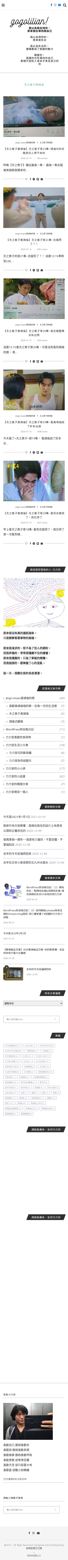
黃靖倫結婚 (10, 1114)
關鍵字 (51, 1098)
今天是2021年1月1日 (16, 817)
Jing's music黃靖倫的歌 (25, 142)
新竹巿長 (25, 1087)
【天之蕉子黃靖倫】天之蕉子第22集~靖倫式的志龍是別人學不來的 (34, 151)
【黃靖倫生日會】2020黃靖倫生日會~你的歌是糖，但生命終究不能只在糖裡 (33, 951)
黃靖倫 (21, 1103)
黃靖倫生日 (31, 1108)
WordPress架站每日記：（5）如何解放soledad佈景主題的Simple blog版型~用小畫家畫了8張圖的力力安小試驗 (33, 914)
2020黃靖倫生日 (12, 1045)
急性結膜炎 (10, 1082)
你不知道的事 (11, 1056)
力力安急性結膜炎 (36, 760)
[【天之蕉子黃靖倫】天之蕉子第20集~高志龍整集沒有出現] (34, 298)
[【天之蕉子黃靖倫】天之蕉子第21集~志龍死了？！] (34, 207)
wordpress (46, 1045)
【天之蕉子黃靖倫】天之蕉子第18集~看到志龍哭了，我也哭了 (34, 515)
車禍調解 (9, 1098)
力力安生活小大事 (35, 745)
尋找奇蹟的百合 (45, 1072)
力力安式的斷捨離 (36, 753)
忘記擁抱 (23, 1077)
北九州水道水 (42, 1061)
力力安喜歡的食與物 (35, 737)
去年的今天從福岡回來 (17, 853)
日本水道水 (10, 1093)
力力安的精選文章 (35, 784)
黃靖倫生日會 (47, 1108)
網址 (45, 1093)
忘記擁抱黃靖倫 (40, 1077)
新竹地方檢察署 (28, 1082)
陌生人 (9, 1103)
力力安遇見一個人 (35, 792)
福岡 (34, 1093)
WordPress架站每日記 (35, 729)
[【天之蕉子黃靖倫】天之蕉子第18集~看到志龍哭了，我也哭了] (34, 481)
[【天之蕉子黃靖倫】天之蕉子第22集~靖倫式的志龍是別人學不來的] (34, 116)
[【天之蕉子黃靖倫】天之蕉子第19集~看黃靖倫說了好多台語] (34, 390)
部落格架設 (37, 1098)
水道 (24, 1093)
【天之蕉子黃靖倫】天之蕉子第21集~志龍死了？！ (34, 242)
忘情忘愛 (9, 1077)
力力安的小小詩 (35, 768)
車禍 (56, 1093)
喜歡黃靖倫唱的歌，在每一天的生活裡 (36, 706)
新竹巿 (43, 1082)
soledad (30, 1045)
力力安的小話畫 (35, 776)
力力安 (26, 1056)
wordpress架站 (13, 1051)
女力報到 (28, 1072)
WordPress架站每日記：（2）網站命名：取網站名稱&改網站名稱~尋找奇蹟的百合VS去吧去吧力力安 (45, 890)
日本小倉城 (52, 1087)
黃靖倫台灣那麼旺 (13, 1108)
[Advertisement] (34, 1170)
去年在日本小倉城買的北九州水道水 (25, 862)
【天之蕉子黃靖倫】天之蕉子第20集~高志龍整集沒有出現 (34, 333)
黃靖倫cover (37, 1103)
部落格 (23, 1098)
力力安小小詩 (42, 1056)
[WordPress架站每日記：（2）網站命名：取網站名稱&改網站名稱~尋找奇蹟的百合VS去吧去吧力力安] (13, 892)
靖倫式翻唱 (36, 721)
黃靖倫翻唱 (26, 1114)
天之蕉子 (44, 1066)
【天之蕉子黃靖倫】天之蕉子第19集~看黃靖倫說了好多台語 (34, 424)
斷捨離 (38, 1087)
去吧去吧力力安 (12, 1066)
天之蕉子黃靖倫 (46, 142)
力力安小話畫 (11, 1061)
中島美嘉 (46, 1051)
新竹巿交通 (10, 1087)
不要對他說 (31, 1051)
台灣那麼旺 (29, 1066)
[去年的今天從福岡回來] (13, 973)
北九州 (27, 1061)
